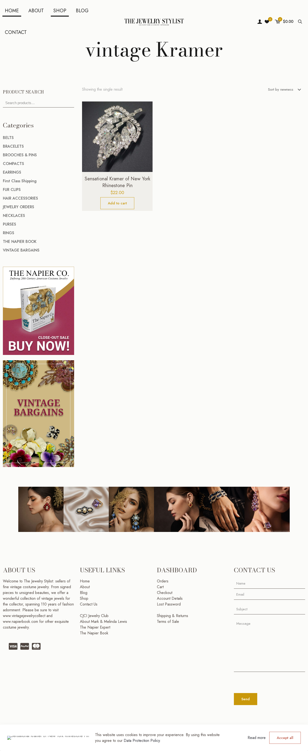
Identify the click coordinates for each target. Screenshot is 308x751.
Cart (160, 587)
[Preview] (145, 139)
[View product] (145, 118)
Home (85, 581)
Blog (83, 592)
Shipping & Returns (172, 615)
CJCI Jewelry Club (94, 615)
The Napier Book (94, 633)
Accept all (285, 737)
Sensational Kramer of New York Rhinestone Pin (117, 182)
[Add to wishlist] (145, 129)
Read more (257, 737)
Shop (84, 598)
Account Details (170, 598)
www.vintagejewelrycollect (24, 615)
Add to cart (117, 203)
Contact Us (88, 604)
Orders (162, 581)
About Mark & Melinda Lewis (103, 621)
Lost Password (169, 604)
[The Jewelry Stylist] (154, 21)
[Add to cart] (145, 108)
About (85, 587)
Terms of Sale (168, 621)
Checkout (164, 592)
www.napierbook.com (20, 621)
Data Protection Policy (142, 740)
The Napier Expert (95, 627)
